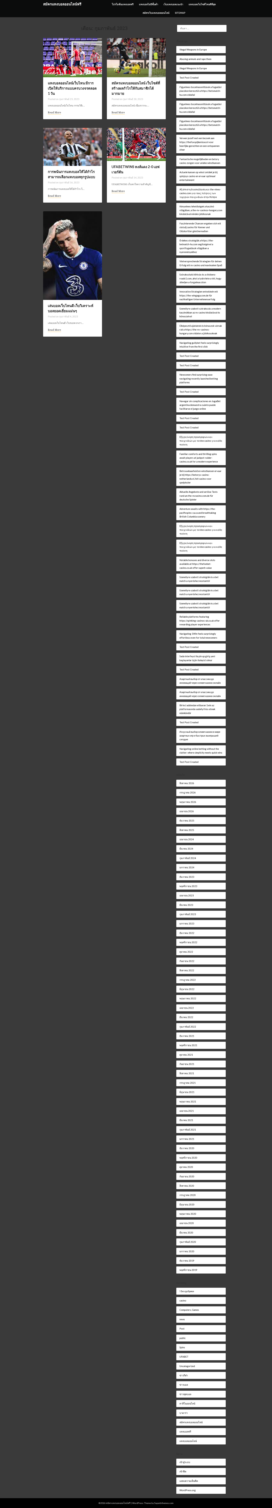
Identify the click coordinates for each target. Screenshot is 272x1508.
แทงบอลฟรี (185, 1431)
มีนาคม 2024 (186, 848)
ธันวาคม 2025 (186, 820)
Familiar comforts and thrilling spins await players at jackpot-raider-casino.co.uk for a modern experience (198, 458)
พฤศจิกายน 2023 (188, 886)
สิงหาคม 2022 (186, 970)
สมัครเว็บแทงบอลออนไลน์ (156, 12)
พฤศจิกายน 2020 (188, 1157)
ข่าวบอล (183, 1384)
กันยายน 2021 (186, 1064)
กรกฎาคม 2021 (187, 1082)
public (182, 1338)
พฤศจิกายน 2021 (188, 1045)
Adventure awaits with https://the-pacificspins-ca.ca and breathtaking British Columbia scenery (197, 512)
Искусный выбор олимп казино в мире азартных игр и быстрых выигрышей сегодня (199, 735)
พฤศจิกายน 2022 (188, 942)
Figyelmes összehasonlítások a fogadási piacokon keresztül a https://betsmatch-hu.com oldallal (200, 91)
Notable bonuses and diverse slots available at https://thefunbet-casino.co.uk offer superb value (197, 564)
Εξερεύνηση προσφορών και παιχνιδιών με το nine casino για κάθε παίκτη (200, 440)
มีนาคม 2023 (186, 904)
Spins (182, 1347)
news (182, 1319)
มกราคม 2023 (186, 923)
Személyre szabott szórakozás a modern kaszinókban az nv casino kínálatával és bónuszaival (200, 312)
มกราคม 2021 (186, 1138)
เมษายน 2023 (186, 895)
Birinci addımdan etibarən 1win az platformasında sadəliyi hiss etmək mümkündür (197, 709)
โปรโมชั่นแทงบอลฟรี (122, 4)
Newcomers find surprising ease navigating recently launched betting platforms (198, 378)
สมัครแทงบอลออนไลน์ (191, 1422)
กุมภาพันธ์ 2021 (187, 1129)
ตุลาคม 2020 (186, 1167)
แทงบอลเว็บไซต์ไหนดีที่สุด (202, 4)
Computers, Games (189, 1309)
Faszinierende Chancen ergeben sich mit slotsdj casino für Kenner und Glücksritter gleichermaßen (200, 227)
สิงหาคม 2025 (186, 830)
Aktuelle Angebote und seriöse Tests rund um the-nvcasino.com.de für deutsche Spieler (198, 495)
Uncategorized (187, 1366)
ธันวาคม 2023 (186, 876)
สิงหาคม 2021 (186, 1073)
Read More (54, 112)
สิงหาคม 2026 (186, 783)
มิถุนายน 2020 (186, 1204)
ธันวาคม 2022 (186, 933)
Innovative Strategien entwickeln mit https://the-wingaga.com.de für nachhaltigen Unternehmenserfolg (198, 295)
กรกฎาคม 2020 (187, 1195)
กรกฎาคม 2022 (187, 979)
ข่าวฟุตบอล (185, 1394)
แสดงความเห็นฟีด (188, 1480)
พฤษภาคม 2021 (187, 1101)
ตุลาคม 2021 (186, 1054)
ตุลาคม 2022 (186, 951)
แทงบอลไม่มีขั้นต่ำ (148, 4)
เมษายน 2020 (186, 1223)
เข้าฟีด (182, 1471)
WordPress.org (187, 1490)
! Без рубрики (186, 1291)
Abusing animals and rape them (195, 59)
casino (182, 1300)
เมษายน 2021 (186, 1110)
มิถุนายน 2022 (186, 989)
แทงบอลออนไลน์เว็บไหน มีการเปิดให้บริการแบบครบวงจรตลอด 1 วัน (72, 88)
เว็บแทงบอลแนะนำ (173, 4)
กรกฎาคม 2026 (187, 792)
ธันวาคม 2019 (186, 1260)
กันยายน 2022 (186, 961)
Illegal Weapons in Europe (193, 49)
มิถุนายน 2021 (186, 1092)
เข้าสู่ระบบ (184, 1462)
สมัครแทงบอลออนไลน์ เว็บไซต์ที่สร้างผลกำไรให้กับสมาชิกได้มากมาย (136, 88)
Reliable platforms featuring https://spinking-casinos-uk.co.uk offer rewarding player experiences (199, 620)
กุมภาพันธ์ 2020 (187, 1241)
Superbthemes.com (163, 1503)
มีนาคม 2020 (186, 1232)
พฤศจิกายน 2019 (188, 1269)
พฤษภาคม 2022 (187, 998)
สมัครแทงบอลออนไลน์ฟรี (62, 4)
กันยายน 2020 (186, 1176)
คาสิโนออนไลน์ (187, 1403)
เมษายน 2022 (186, 1007)
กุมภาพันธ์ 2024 (187, 858)
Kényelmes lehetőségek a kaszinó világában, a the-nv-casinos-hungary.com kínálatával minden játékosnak (200, 210)
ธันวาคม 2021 (186, 1036)
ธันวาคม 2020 (186, 1148)
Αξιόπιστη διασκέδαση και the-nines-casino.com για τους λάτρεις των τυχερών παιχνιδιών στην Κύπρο (200, 193)
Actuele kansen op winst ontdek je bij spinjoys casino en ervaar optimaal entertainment (198, 176)
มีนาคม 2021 (186, 1120)
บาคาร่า (183, 1413)
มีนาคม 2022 (186, 1017)
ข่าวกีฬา (183, 1375)
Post (181, 1328)
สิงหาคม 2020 (186, 1185)
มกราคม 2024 (186, 867)
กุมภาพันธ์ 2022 (187, 1026)
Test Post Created (188, 77)
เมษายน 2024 (186, 839)
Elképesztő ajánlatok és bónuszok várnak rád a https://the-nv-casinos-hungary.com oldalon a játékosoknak (200, 329)
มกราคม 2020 (186, 1251)
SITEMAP (180, 12)
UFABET (183, 1356)
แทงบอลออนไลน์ (188, 1441)
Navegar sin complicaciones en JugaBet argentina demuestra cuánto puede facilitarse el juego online (200, 405)
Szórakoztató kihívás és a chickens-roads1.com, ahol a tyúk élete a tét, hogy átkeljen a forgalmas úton (200, 278)
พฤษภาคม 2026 (187, 802)
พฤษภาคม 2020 (187, 1213)
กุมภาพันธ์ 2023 (187, 914)
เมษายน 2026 (186, 811)
